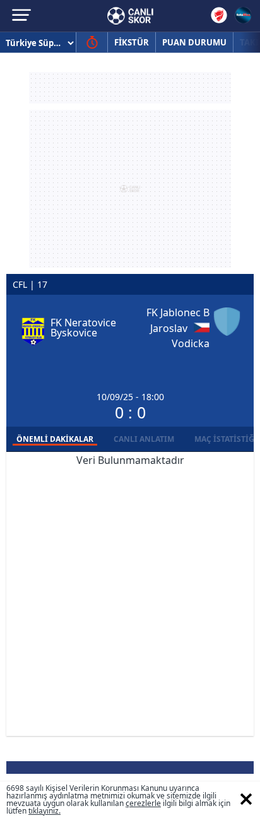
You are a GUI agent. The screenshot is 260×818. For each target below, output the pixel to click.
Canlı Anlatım (144, 439)
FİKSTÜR (131, 42)
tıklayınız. (44, 810)
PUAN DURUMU (194, 42)
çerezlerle (143, 803)
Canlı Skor (130, 16)
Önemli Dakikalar (54, 439)
